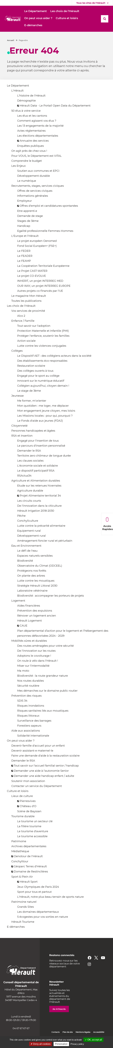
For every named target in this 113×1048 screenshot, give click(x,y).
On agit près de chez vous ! (29, 150)
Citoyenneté (19, 425)
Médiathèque (20, 851)
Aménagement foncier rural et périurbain (44, 540)
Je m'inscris (59, 1009)
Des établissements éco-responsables (42, 360)
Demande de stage (30, 216)
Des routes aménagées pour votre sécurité (45, 645)
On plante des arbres (31, 575)
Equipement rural (29, 530)
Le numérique (26, 180)
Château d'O (28, 806)
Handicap (23, 226)
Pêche (21, 515)
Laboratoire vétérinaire (32, 590)
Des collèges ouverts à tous (35, 370)
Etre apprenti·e (27, 211)
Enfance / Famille (22, 320)
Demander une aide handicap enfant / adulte (44, 776)
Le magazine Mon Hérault (28, 295)
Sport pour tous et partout (34, 891)
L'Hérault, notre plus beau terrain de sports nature (50, 896)
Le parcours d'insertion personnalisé (41, 445)
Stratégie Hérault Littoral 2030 (37, 585)
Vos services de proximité (28, 310)
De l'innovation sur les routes (36, 650)
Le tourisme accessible (32, 836)
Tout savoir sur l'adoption (33, 325)
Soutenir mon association (28, 781)
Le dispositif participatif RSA (35, 470)
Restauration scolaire (31, 365)
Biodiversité (25, 560)
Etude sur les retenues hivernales (39, 485)
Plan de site (68, 1032)
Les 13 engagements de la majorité (40, 125)
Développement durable (33, 175)
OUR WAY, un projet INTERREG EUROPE (43, 285)
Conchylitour (19, 861)
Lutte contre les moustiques (35, 580)
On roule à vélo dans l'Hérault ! (37, 660)
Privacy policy (77, 1044)
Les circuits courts (29, 500)
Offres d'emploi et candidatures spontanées (49, 205)
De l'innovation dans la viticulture (39, 505)
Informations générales (32, 195)
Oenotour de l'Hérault (28, 856)
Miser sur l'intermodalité (33, 665)
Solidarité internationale (33, 735)
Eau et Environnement (26, 545)
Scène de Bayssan (29, 811)
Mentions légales (83, 1032)
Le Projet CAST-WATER (32, 271)
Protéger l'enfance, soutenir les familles (43, 335)
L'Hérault (17, 90)
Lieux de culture (22, 796)
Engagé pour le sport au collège (38, 375)
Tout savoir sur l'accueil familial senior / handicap (46, 765)
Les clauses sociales (30, 460)
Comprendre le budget (26, 160)
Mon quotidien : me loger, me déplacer (43, 405)
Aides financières (28, 605)
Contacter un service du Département (36, 786)
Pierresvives (28, 801)
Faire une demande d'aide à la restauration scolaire (45, 755)
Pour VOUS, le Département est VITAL (36, 155)
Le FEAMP (24, 261)
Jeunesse (17, 395)
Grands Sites (25, 906)
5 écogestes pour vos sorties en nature (42, 916)
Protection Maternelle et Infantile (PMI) (43, 330)
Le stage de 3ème (29, 390)
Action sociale (26, 340)
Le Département (18, 85)
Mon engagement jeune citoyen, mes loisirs (46, 410)
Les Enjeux (18, 165)
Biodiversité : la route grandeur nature (42, 675)
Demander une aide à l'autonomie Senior (41, 770)
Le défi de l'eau (27, 550)
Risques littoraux (28, 715)
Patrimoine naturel (23, 901)
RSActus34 (24, 475)
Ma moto (23, 670)
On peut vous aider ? (20, 740)
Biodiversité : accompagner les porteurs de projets (50, 595)
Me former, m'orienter (31, 400)
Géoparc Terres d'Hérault (30, 866)
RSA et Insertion (22, 435)
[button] (35, 11)
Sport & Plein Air (22, 876)
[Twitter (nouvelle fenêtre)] (96, 958)
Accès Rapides (107, 528)
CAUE (23, 625)
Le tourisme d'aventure (32, 831)
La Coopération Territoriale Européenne (43, 266)
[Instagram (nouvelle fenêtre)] (89, 964)
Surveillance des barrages (34, 720)
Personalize (61, 1044)
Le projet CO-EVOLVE (31, 275)
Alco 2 (21, 315)
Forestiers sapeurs (29, 725)
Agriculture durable (30, 490)
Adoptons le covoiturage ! (34, 655)
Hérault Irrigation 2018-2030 (35, 510)
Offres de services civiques (34, 190)
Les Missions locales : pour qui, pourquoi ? (45, 415)
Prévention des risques (26, 695)
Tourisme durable (23, 816)
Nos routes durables (30, 680)
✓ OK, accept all (93, 1039)
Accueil (10, 40)
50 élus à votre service (26, 110)
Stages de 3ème (28, 221)
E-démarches (16, 926)
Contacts (55, 1032)
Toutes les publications (26, 300)
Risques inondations (30, 705)
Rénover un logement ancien (36, 615)
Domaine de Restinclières (31, 871)
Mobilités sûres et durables (29, 640)
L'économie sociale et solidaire (37, 465)
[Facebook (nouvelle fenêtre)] (89, 958)
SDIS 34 (22, 700)
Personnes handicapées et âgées (33, 430)
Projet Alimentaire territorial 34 (40, 495)
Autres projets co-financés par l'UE (40, 290)
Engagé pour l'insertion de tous (38, 440)
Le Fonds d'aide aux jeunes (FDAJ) (40, 420)
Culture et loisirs (17, 791)
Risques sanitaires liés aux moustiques (42, 710)
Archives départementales (28, 846)
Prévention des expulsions (34, 610)
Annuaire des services (34, 140)
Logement (18, 600)
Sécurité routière (28, 685)
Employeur (24, 200)
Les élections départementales (37, 135)
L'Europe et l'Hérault (25, 236)
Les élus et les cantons (32, 115)
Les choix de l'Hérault (21, 305)
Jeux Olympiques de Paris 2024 (38, 886)
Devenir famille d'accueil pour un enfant (38, 745)
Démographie (26, 100)
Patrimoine (18, 841)
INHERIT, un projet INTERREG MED (40, 280)
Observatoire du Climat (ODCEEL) (39, 565)
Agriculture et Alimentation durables (35, 480)
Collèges (17, 350)
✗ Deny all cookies (40, 1044)
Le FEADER (24, 256)
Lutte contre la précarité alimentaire (41, 525)
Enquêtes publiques (30, 145)
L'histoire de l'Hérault (31, 95)
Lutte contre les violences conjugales (41, 345)
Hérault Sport (29, 881)
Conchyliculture (27, 520)
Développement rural (31, 535)
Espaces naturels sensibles (35, 555)
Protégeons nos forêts (31, 570)
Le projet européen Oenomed (37, 241)
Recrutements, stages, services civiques (37, 185)
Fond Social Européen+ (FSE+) (37, 246)
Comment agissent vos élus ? (36, 120)
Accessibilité (98, 1032)
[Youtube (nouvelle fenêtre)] (103, 957)
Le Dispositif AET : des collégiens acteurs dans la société (54, 355)
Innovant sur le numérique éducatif (40, 380)
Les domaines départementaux (38, 911)
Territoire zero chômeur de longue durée (44, 455)
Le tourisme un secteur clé (35, 821)
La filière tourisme (29, 826)
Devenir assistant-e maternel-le (32, 750)
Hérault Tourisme (22, 921)
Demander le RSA (29, 450)
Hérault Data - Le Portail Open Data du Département (55, 105)
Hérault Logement (29, 620)
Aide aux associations (25, 730)
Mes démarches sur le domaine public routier (47, 690)
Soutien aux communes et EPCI (38, 170)
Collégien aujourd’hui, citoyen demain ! (43, 385)
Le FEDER (23, 251)
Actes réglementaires (31, 130)
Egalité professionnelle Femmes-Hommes (45, 231)
